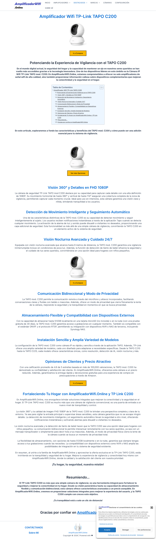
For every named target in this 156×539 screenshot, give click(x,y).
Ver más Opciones (78, 173)
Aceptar (107, 530)
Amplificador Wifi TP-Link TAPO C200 (68, 90)
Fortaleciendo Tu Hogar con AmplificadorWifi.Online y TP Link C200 (77, 116)
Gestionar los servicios (106, 524)
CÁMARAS (107, 3)
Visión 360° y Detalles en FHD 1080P (69, 95)
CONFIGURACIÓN (122, 3)
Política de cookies (113, 535)
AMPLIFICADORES (60, 3)
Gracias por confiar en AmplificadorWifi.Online (73, 122)
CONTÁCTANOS (34, 527)
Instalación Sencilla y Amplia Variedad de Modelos (73, 111)
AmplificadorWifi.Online (78, 533)
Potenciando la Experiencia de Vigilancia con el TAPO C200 (76, 92)
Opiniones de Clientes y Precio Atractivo (71, 113)
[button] (152, 508)
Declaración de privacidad (128, 535)
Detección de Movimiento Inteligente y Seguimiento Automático (74, 98)
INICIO (47, 3)
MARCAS (94, 3)
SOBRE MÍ (49, 8)
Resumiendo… (62, 120)
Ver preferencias (144, 530)
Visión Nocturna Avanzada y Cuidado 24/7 (71, 101)
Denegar (125, 530)
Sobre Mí (34, 532)
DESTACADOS (79, 3)
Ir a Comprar (78, 53)
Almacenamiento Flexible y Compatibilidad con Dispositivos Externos (77, 107)
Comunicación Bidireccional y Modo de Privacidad (74, 104)
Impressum (140, 535)
